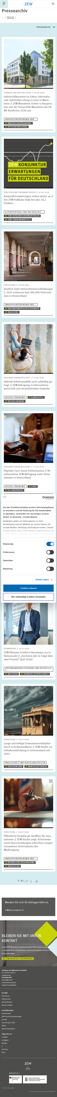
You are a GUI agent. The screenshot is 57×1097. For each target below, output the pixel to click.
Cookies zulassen (28, 588)
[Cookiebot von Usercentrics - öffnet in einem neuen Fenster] (42, 498)
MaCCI (4, 1026)
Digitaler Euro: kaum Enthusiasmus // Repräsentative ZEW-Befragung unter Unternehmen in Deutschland (27, 474)
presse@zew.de (14, 910)
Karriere (4, 1019)
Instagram (5, 1040)
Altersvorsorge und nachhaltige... (24, 212)
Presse (10, 17)
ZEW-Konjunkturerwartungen (24, 216)
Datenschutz (6, 999)
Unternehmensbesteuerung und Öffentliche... (28, 669)
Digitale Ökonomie (15, 397)
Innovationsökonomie (20, 123)
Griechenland (15, 767)
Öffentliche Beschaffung (21, 863)
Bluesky (4, 1043)
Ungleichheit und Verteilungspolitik (25, 763)
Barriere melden (7, 1005)
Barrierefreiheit (7, 1002)
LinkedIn (5, 1037)
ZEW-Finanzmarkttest (19, 219)
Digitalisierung (16, 401)
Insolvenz (13, 312)
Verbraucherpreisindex (36, 674)
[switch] (50, 552)
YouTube (5, 1049)
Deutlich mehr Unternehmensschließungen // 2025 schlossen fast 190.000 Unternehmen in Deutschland (28, 292)
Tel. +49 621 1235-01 (8, 973)
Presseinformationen (9, 982)
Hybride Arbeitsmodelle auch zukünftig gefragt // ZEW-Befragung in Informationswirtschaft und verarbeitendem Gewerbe (28, 385)
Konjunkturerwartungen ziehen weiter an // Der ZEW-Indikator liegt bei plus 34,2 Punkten (28, 200)
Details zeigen (42, 579)
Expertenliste (6, 1013)
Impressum (6, 996)
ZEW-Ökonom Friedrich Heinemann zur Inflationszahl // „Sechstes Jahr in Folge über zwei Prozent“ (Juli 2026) (28, 656)
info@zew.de (6, 975)
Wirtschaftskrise (37, 767)
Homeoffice (37, 397)
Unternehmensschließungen (23, 309)
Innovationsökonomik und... (20, 119)
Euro (34, 486)
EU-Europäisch (15, 490)
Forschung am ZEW (8, 1023)
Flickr (3, 1052)
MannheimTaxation (8, 1029)
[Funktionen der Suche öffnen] (53, 3)
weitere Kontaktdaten (9, 985)
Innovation (14, 866)
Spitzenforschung (17, 127)
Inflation (13, 674)
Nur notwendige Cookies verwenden (28, 597)
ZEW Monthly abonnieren (19, 959)
